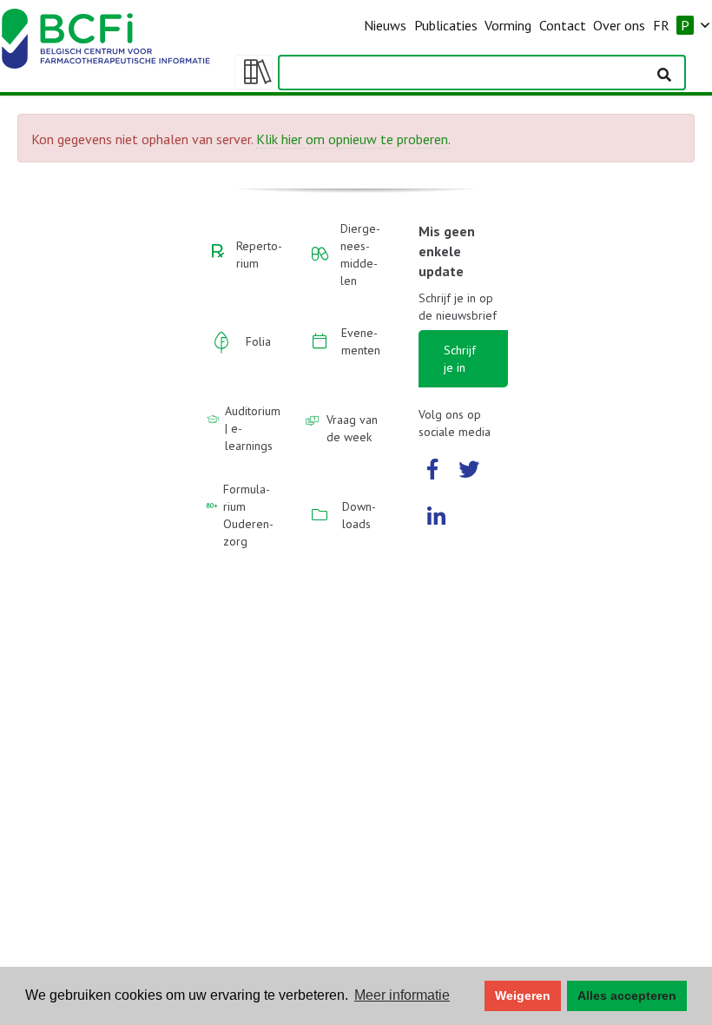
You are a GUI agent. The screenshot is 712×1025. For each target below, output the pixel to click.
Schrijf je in (460, 358)
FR (661, 25)
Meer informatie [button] (402, 995)
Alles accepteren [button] (626, 995)
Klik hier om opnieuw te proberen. (353, 139)
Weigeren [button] (522, 995)
